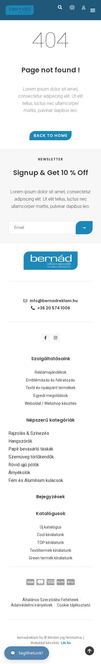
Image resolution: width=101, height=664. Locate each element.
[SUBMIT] (84, 227)
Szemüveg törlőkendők (31, 457)
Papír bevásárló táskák (30, 449)
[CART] (72, 7)
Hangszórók (20, 441)
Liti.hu (66, 643)
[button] (60, 7)
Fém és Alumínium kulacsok (35, 480)
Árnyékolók (19, 472)
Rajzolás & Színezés (28, 433)
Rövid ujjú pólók (23, 465)
